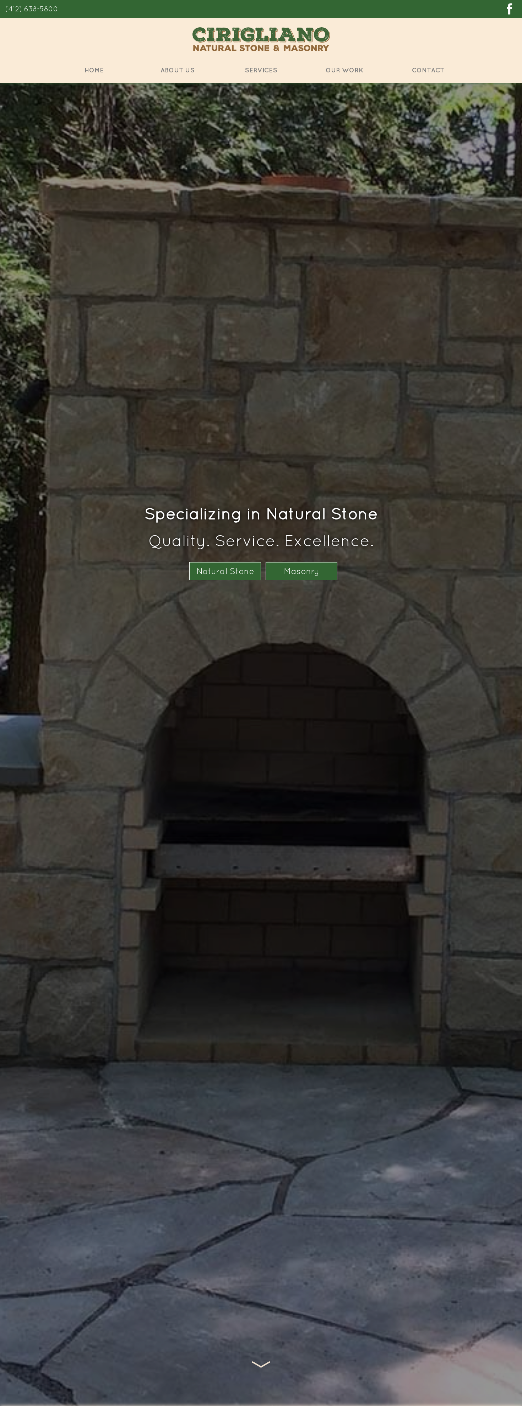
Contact (428, 69)
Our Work (344, 69)
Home (94, 69)
